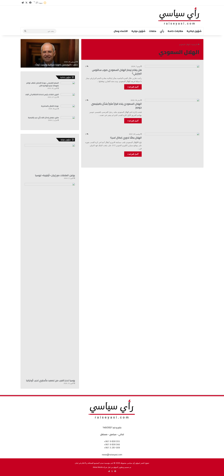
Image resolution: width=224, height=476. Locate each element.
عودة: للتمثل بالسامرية (50, 106)
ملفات (152, 31)
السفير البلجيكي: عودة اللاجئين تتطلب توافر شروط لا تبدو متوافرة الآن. (42, 84)
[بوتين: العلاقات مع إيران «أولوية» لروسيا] (50, 158)
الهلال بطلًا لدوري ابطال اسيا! (126, 137)
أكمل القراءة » (132, 87)
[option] (50, 53)
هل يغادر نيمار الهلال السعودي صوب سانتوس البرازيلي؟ (117, 71)
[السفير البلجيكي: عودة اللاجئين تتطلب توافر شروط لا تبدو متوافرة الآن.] (68, 86)
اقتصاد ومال (121, 31)
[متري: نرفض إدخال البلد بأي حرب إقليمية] (68, 121)
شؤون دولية (138, 31)
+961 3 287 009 (112, 448)
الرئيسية (194, 44)
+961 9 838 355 (112, 441)
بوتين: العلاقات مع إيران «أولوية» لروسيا (55, 175)
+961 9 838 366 (112, 444)
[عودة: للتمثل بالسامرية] (68, 109)
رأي (162, 31)
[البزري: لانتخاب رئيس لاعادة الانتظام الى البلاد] (68, 98)
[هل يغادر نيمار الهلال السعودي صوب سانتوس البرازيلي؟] (172, 80)
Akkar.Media (98, 467)
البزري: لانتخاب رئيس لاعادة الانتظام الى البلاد (42, 94)
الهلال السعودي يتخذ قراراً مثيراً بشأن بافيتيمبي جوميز (116, 105)
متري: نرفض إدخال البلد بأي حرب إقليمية (43, 117)
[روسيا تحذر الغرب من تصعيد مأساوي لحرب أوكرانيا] (50, 280)
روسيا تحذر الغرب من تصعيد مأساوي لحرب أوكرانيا (50, 380)
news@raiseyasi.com (112, 455)
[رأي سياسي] (179, 16)
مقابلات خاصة (175, 31)
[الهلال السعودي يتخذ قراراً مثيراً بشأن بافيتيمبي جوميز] (172, 114)
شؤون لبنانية (194, 31)
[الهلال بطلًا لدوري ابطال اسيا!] (172, 148)
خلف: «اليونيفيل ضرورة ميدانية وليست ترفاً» (56, 65)
